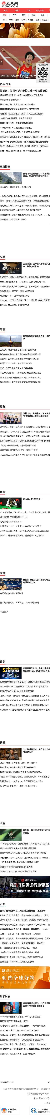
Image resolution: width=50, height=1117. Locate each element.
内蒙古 (30, 20)
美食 (2, 573)
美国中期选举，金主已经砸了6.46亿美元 (17, 104)
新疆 (37, 20)
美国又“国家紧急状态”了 (10, 100)
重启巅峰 (41, 910)
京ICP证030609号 (41, 1098)
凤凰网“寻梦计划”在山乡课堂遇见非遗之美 (18, 871)
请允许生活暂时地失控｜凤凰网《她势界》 (18, 848)
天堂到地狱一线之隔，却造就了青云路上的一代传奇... (23, 924)
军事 (2, 329)
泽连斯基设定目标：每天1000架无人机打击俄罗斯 (21, 95)
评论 (14, 15)
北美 (17, 20)
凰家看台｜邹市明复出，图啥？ (13, 219)
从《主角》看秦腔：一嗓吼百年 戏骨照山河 (19, 786)
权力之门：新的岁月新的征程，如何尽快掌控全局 (21, 957)
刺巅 (37, 952)
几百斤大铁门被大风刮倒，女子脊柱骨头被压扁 (20, 150)
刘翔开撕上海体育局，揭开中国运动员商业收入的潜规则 (24, 530)
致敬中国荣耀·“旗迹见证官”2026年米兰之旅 (19, 450)
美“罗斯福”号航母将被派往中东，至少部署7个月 (20, 377)
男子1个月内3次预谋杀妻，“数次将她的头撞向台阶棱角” (24, 141)
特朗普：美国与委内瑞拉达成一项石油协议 (24, 90)
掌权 (46, 915)
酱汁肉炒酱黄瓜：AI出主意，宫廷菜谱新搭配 (19, 602)
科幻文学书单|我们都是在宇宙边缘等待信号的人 (21, 772)
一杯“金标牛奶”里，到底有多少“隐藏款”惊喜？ (20, 862)
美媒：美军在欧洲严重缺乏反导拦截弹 (16, 368)
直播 (4, 15)
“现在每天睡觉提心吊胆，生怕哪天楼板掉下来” (20, 132)
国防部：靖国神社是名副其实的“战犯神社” (18, 349)
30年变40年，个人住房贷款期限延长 (16, 127)
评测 (2, 661)
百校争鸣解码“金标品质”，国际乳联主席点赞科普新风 (23, 853)
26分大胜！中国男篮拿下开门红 (14, 517)
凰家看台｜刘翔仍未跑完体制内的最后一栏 (19, 75)
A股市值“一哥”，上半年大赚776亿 (14, 295)
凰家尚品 (5, 996)
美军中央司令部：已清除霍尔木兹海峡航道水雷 (20, 373)
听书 (2, 904)
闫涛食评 (4, 611)
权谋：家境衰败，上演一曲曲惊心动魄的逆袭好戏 (21, 938)
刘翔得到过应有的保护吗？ (11, 521)
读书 (2, 742)
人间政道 (37, 933)
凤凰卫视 (40, 10)
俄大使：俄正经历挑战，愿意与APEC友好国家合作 (22, 113)
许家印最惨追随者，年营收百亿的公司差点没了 (20, 210)
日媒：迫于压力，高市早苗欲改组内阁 (16, 123)
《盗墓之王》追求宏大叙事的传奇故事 (16, 952)
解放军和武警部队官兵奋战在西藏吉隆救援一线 (20, 354)
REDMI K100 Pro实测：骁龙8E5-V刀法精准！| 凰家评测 (24, 695)
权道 (35, 947)
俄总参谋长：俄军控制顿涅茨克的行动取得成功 (20, 382)
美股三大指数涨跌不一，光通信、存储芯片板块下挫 (22, 281)
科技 (28, 10)
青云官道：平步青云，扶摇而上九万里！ (17, 961)
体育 (2, 492)
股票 (33, 15)
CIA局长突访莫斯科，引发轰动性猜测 (16, 118)
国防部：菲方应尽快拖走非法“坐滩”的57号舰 (19, 359)
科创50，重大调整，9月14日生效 (14, 305)
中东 (10, 20)
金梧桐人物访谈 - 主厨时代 (11, 593)
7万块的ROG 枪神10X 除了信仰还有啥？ (17, 691)
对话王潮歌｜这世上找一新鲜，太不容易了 (18, 763)
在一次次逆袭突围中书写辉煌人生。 (15, 947)
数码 (42, 15)
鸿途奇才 (41, 943)
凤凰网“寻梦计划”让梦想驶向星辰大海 (16, 866)
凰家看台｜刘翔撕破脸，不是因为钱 (15, 187)
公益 (2, 823)
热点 (2, 84)
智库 (23, 15)
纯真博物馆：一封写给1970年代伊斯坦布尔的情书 (21, 781)
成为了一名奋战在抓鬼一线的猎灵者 (15, 933)
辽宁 (23, 20)
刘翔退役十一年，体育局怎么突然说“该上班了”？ (21, 526)
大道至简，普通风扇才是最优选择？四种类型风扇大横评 (24, 705)
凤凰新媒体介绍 (7, 1082)
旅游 (2, 406)
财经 (17, 10)
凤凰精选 (5, 166)
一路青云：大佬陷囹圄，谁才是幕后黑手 (17, 943)
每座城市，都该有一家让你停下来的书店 (17, 767)
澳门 (4, 20)
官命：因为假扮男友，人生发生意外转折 (17, 910)
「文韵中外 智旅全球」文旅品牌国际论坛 (18, 445)
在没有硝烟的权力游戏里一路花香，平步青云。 (20, 929)
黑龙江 (44, 20)
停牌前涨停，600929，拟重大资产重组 (17, 291)
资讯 (6, 10)
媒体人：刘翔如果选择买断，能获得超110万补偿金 (22, 535)
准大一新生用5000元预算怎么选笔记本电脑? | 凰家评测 (24, 686)
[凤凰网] (10, 6)
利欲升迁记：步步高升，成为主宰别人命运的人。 (21, 915)
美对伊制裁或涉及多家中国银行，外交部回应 (19, 109)
